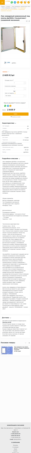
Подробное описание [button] (10, 158)
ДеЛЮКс (26, 152)
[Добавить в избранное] (27, 21)
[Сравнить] (29, 21)
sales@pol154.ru (17, 439)
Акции (15, 449)
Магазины (15, 445)
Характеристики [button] (8, 123)
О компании (15, 447)
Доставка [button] (5, 317)
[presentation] (26, 343)
